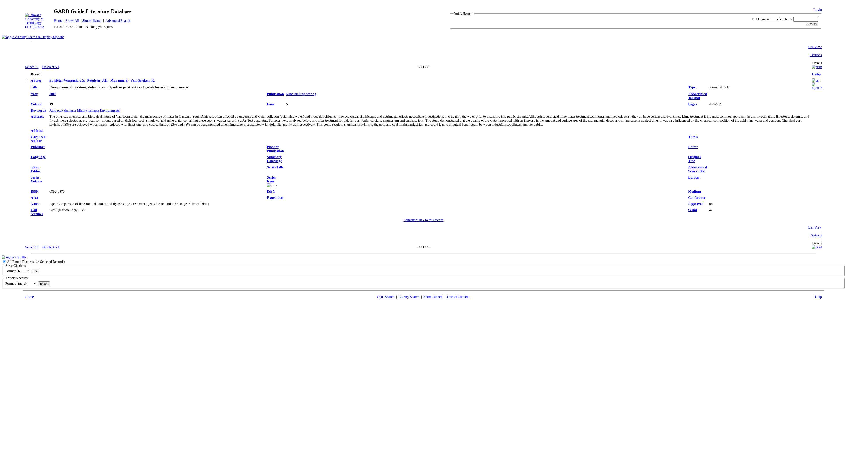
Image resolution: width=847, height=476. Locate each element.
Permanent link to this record (423, 220)
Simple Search (92, 20)
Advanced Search (117, 20)
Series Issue (271, 179)
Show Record (433, 297)
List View (815, 47)
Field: (756, 19)
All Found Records (20, 262)
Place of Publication (275, 149)
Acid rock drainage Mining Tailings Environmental (84, 110)
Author (36, 80)
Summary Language (274, 159)
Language (38, 157)
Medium (694, 191)
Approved (695, 204)
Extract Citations (458, 297)
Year (34, 94)
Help (818, 297)
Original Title (694, 159)
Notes (35, 204)
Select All (32, 67)
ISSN (35, 191)
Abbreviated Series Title (697, 169)
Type (692, 87)
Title (34, 87)
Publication (275, 94)
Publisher (38, 147)
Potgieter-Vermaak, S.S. (67, 80)
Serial (692, 210)
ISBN (271, 191)
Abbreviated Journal (697, 96)
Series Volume (36, 179)
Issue (270, 104)
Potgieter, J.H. (97, 80)
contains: (786, 19)
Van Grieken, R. (142, 80)
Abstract (37, 116)
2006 (52, 94)
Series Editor (35, 169)
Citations (816, 55)
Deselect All (50, 67)
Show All (72, 20)
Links (816, 74)
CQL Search (385, 297)
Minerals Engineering (301, 94)
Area (34, 197)
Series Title (275, 167)
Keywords (38, 110)
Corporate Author (38, 139)
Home (58, 20)
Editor (693, 147)
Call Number (37, 212)
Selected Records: (52, 262)
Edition (693, 177)
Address (37, 130)
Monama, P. (119, 80)
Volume (36, 104)
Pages (692, 104)
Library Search (409, 297)
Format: (10, 271)
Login (817, 9)
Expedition (275, 197)
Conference (696, 197)
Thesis (693, 137)
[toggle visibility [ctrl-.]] (14, 257)
